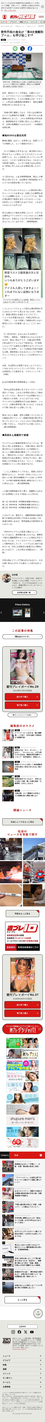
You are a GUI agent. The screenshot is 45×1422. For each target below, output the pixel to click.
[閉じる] (42, 6)
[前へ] (1, 612)
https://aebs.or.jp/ (19, 1349)
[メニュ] (41, 17)
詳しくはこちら (10, 10)
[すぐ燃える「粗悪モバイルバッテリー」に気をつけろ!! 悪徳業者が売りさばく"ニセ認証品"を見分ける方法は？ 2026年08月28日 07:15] (11, 872)
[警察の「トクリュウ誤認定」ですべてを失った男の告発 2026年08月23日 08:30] (34, 895)
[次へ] (44, 612)
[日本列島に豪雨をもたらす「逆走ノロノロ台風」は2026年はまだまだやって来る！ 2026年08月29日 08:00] (11, 849)
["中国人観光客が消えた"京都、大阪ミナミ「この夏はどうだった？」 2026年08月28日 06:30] (34, 872)
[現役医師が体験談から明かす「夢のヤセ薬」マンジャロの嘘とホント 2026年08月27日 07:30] (11, 895)
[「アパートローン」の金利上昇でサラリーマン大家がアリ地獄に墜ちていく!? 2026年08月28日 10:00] (34, 849)
